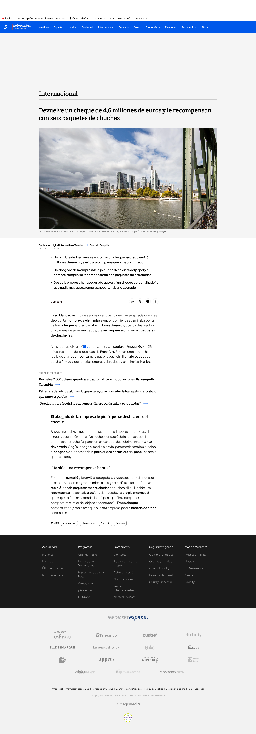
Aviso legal (57, 689)
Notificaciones (123, 579)
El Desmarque (194, 568)
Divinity (190, 582)
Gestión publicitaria (175, 689)
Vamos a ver (86, 583)
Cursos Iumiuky (159, 568)
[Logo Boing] (150, 647)
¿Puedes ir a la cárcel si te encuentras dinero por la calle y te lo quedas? (90, 403)
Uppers (190, 561)
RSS (190, 689)
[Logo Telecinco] (106, 635)
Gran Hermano (87, 554)
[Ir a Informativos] (21, 27)
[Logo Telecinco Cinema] (150, 659)
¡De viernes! (85, 590)
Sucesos (120, 523)
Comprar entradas (161, 554)
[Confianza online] (128, 721)
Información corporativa (77, 689)
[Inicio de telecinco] (5, 27)
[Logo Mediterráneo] (172, 671)
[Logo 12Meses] (193, 659)
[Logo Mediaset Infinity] (62, 635)
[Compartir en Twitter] (140, 301)
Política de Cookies (153, 689)
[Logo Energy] (194, 647)
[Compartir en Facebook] (156, 301)
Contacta (120, 554)
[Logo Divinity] (194, 635)
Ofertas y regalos (160, 561)
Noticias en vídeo (53, 575)
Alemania (105, 523)
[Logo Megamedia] (130, 704)
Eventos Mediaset (161, 575)
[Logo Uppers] (106, 659)
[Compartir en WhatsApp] (132, 301)
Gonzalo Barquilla (99, 245)
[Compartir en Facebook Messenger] (148, 301)
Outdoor (84, 597)
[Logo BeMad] (62, 659)
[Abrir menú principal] (250, 27)
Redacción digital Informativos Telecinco (62, 245)
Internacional (58, 93)
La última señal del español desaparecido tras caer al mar (35, 18)
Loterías (47, 561)
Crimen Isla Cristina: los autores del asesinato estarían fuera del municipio (110, 18)
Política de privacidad (102, 689)
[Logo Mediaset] (128, 619)
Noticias (47, 554)
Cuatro (189, 575)
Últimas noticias (52, 568)
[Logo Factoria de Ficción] (106, 647)
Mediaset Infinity (196, 554)
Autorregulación (124, 572)
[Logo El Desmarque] (62, 647)
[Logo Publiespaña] (128, 671)
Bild (85, 346)
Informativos (69, 523)
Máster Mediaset (124, 597)
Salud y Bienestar (160, 582)
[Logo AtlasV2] (84, 672)
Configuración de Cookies (129, 689)
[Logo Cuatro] (150, 635)
